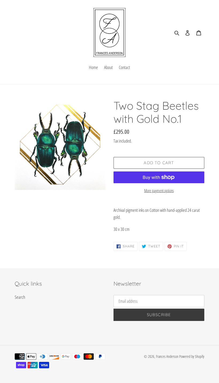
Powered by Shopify (191, 356)
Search (20, 297)
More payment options (159, 190)
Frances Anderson (167, 356)
